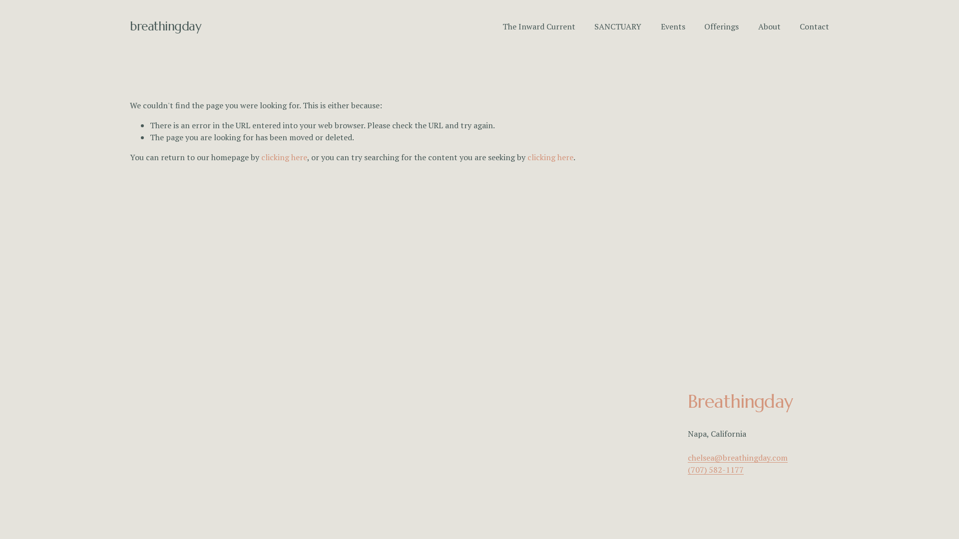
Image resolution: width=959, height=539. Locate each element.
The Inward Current (538, 26)
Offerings (721, 26)
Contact (814, 26)
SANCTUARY (617, 26)
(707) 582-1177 (716, 469)
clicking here (284, 157)
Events (673, 26)
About (769, 26)
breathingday (165, 26)
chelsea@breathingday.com (738, 457)
